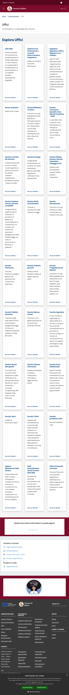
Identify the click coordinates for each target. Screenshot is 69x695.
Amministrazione (13, 16)
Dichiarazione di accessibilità (40, 665)
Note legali (38, 661)
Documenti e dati (6, 641)
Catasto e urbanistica (24, 634)
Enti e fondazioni (6, 629)
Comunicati (55, 622)
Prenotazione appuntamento (22, 653)
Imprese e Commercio (24, 630)
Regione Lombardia (8, 2)
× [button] (67, 675)
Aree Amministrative (7, 622)
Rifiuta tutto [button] (41, 687)
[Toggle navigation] (4, 8)
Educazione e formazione (39, 620)
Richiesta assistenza (24, 666)
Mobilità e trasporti (24, 637)
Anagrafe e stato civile (25, 621)
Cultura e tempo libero (25, 624)
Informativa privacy (41, 657)
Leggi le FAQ (22, 663)
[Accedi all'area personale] (61, 2)
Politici (3, 632)
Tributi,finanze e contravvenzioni (40, 632)
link (52, 684)
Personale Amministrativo (6, 636)
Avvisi (53, 626)
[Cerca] (65, 9)
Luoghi (54, 634)
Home (4, 16)
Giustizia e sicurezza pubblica (41, 626)
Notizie (54, 619)
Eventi (54, 638)
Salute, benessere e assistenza (41, 637)
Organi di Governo (6, 619)
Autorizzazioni (39, 642)
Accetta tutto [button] (27, 687)
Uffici (2, 626)
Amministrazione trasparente (40, 653)
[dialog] (34, 684)
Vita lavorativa (22, 627)
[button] (34, 692)
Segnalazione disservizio (22, 658)
